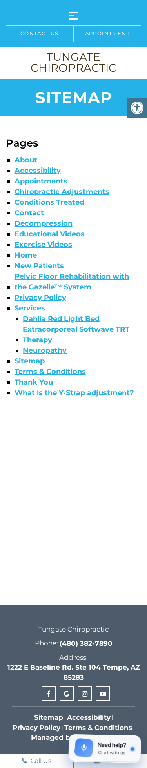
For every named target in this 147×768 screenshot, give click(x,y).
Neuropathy (45, 350)
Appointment (107, 33)
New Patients (39, 265)
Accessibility (38, 170)
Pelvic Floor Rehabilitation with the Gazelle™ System (72, 281)
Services (30, 308)
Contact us (39, 33)
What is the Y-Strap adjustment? (74, 393)
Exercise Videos (43, 244)
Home (26, 255)
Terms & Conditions (50, 371)
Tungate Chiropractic (73, 62)
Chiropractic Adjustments (62, 191)
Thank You (34, 382)
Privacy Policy (40, 297)
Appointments (41, 181)
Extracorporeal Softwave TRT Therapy (76, 334)
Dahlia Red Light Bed (61, 318)
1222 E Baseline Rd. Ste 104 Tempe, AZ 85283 (73, 672)
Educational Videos (50, 234)
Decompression (44, 223)
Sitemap (30, 361)
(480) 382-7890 (86, 643)
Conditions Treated (49, 202)
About (26, 160)
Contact (29, 213)
